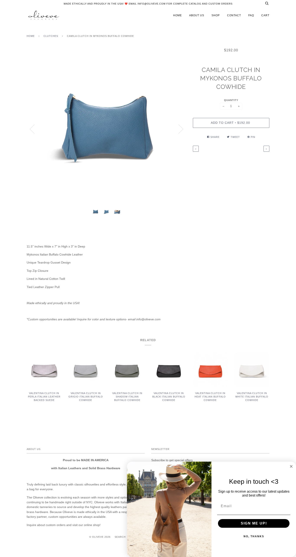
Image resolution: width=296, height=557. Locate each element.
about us (196, 15)
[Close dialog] (291, 466)
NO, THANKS (254, 536)
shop (215, 15)
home (177, 15)
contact (234, 15)
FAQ (251, 15)
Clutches (51, 36)
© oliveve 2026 (100, 537)
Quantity (231, 100)
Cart (265, 15)
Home (31, 36)
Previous (32, 129)
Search (120, 537)
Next (181, 129)
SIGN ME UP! (254, 523)
